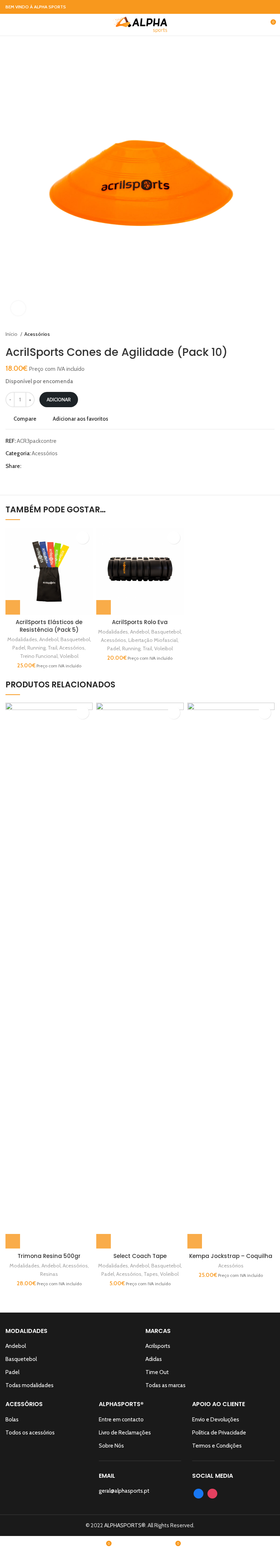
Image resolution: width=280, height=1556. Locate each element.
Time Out (157, 1372)
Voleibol (69, 656)
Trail (52, 647)
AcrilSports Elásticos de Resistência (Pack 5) (49, 626)
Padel (18, 647)
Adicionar (59, 399)
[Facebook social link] (262, 7)
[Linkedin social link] (52, 466)
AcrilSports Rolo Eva (140, 622)
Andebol (48, 639)
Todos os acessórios (30, 1432)
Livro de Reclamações (125, 1432)
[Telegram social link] (61, 466)
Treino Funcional (39, 656)
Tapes (151, 1274)
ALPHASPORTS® (124, 1525)
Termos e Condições (217, 1445)
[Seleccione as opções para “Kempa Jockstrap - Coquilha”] (194, 1241)
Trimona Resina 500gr (49, 1256)
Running (36, 647)
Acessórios (37, 334)
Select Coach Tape (140, 1256)
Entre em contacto (121, 1419)
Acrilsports (157, 1346)
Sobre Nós (111, 1445)
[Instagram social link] (270, 7)
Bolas (12, 1419)
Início (12, 334)
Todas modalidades (29, 1385)
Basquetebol (75, 639)
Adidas (153, 1359)
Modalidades (22, 639)
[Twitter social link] (35, 466)
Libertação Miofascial (153, 640)
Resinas (49, 1274)
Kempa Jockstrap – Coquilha (230, 1256)
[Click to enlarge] (18, 308)
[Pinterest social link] (44, 466)
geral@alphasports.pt (124, 1491)
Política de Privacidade (219, 1432)
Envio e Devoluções (215, 1419)
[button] (12, 607)
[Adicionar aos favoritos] (82, 537)
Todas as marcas (165, 1385)
